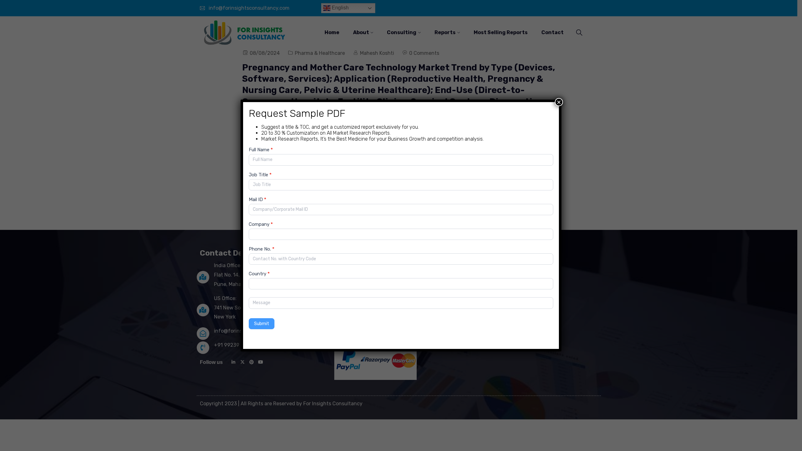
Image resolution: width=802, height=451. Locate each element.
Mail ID (257, 199)
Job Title (260, 175)
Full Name (261, 150)
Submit (261, 323)
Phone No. (261, 249)
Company (261, 224)
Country (259, 274)
